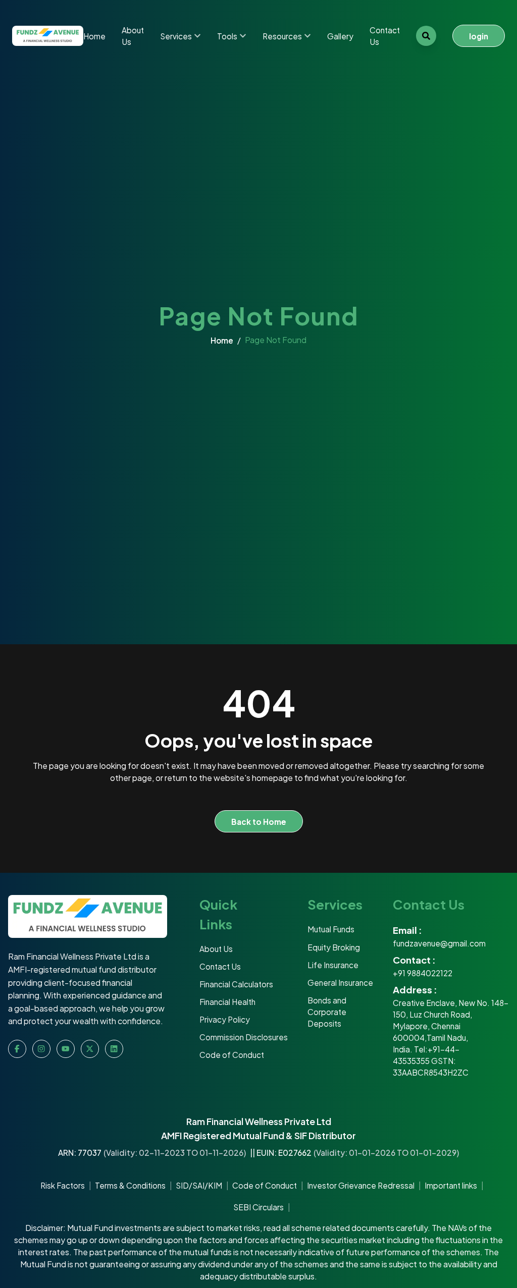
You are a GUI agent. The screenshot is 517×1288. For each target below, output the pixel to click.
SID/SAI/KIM (199, 1185)
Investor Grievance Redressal (361, 1185)
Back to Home (258, 821)
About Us (133, 35)
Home (94, 36)
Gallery (340, 36)
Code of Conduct (264, 1185)
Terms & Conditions (130, 1185)
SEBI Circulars (258, 1207)
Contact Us (385, 35)
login (478, 36)
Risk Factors (62, 1185)
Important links (451, 1185)
